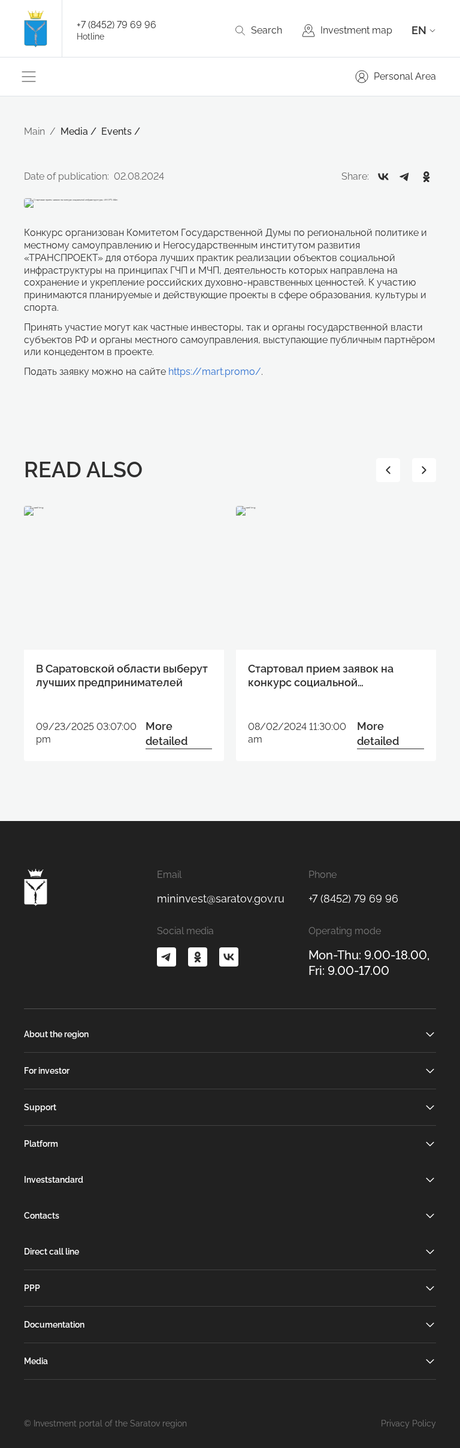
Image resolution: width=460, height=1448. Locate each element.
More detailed (166, 733)
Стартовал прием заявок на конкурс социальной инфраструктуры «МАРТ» (321, 676)
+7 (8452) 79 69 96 (116, 25)
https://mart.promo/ (214, 371)
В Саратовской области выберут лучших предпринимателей (122, 675)
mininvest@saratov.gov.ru (221, 898)
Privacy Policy (408, 1423)
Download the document (220, 765)
